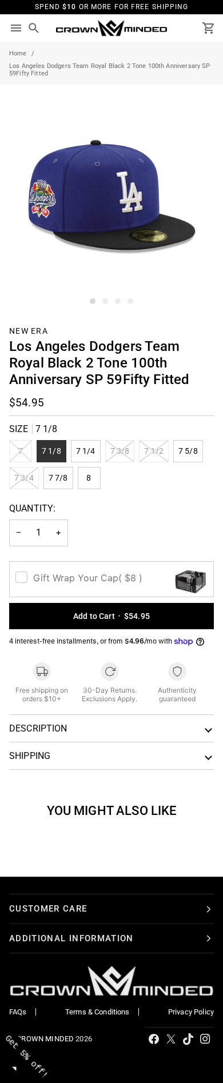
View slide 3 (118, 301)
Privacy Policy (191, 1012)
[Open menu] (16, 28)
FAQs (18, 1012)
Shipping (29, 755)
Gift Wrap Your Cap (87, 578)
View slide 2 (105, 301)
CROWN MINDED (45, 1038)
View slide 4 (130, 301)
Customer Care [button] (48, 909)
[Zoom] (21, 286)
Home (18, 53)
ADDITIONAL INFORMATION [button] (71, 938)
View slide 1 (92, 301)
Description (38, 728)
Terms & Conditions (97, 1012)
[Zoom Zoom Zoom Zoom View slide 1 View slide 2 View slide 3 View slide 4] (111, 196)
